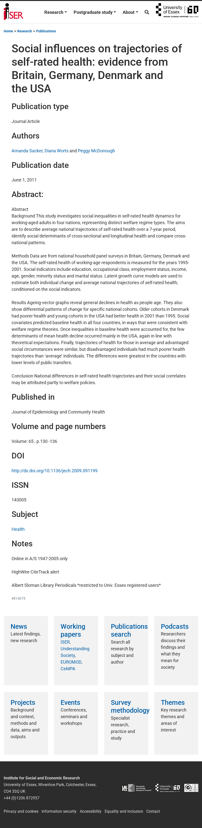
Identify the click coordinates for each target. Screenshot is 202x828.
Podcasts (175, 627)
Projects (23, 703)
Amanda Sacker (27, 150)
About (129, 12)
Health (18, 529)
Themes (173, 703)
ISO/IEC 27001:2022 (191, 788)
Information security (59, 811)
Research (53, 12)
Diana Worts (56, 150)
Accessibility (90, 811)
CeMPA (68, 668)
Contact (153, 811)
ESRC (136, 788)
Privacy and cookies (21, 811)
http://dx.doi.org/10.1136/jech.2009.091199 (55, 470)
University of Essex (177, 12)
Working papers (73, 630)
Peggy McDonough (96, 150)
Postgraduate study (93, 12)
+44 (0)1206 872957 (21, 798)
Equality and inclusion (124, 811)
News (19, 627)
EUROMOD (71, 662)
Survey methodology (130, 706)
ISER (65, 642)
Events (70, 703)
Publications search (129, 630)
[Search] (147, 12)
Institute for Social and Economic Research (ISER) (13, 12)
